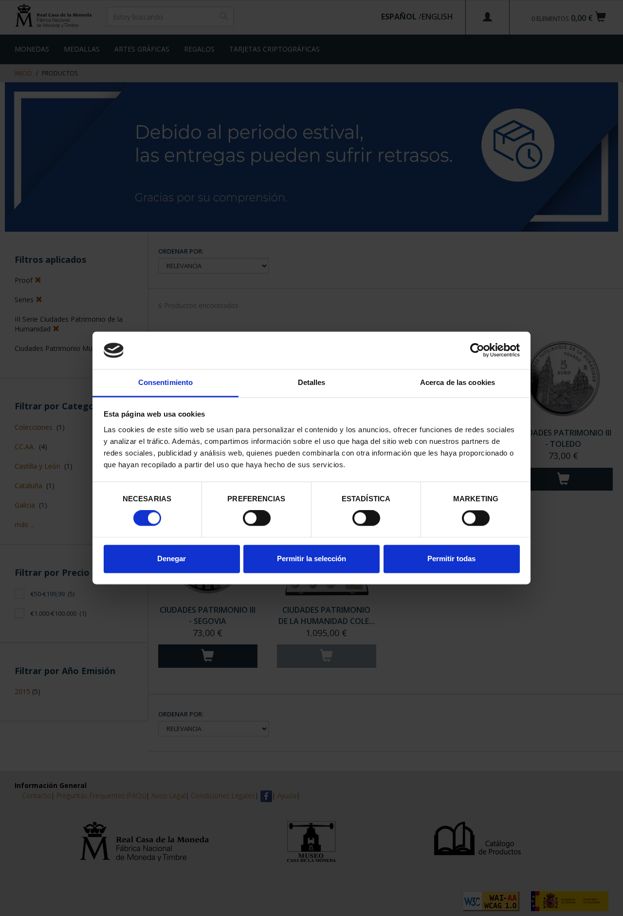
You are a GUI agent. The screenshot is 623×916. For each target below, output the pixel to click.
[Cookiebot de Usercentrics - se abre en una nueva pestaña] (477, 350)
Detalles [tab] (312, 382)
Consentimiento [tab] (165, 382)
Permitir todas (451, 558)
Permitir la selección (311, 558)
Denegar (171, 558)
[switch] (257, 518)
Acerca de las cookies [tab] (457, 382)
